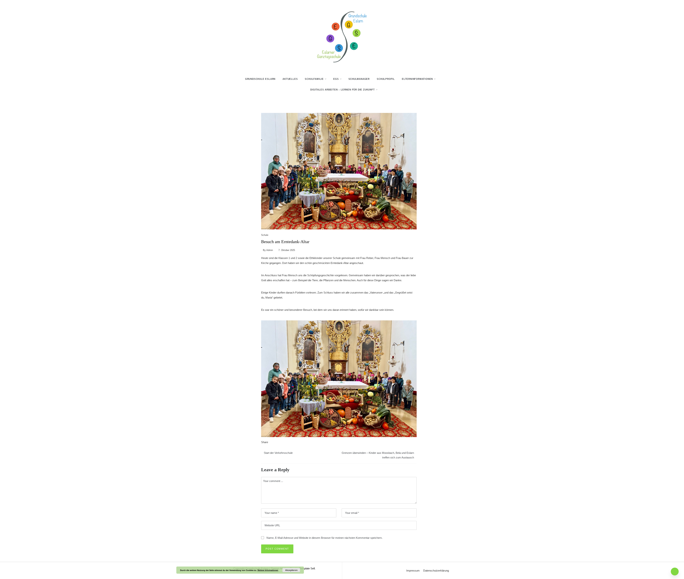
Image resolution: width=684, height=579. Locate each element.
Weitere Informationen (267, 570)
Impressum (413, 570)
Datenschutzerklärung (436, 570)
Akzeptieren (291, 570)
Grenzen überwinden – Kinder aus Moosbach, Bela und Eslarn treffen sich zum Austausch (378, 455)
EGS (336, 79)
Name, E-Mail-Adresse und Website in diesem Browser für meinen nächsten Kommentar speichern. (324, 537)
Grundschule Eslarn (260, 79)
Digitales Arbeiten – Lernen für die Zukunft (342, 89)
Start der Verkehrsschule (278, 452)
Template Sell (307, 568)
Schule (264, 235)
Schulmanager (359, 79)
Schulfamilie (314, 79)
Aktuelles (290, 79)
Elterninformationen (417, 79)
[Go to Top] (675, 571)
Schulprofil (386, 79)
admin (269, 250)
